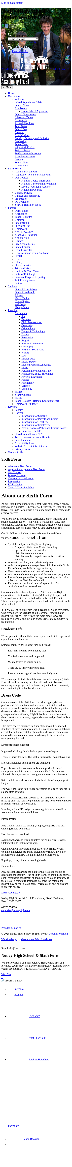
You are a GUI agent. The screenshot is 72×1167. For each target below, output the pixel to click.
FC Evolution (22, 201)
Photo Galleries (23, 265)
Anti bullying (22, 237)
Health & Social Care (32, 349)
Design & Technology (33, 331)
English (25, 340)
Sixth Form (14, 168)
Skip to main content (12, 2)
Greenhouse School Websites (36, 939)
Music (24, 367)
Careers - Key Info (31, 431)
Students (12, 286)
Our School (14, 96)
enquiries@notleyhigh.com (15, 910)
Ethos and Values (24, 117)
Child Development (31, 322)
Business (26, 319)
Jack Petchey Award (25, 280)
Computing (27, 325)
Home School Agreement (34, 111)
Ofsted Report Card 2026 (28, 102)
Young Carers (22, 307)
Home (11, 93)
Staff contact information (28, 153)
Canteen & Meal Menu (27, 271)
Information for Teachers (34, 422)
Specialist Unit (22, 225)
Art (23, 316)
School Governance (25, 114)
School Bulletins (23, 216)
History (25, 352)
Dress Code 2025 (10, 892)
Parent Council (22, 247)
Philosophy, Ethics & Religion (37, 373)
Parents (12, 207)
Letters (18, 283)
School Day (21, 129)
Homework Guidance (26, 403)
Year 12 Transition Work (28, 204)
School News (22, 105)
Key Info (13, 406)
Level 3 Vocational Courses (36, 186)
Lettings (19, 159)
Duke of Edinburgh (25, 274)
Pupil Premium (22, 440)
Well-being (20, 304)
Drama (25, 334)
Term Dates (21, 126)
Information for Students (34, 415)
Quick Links (21, 210)
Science (25, 385)
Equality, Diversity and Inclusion (32, 138)
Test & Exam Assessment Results (32, 437)
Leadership (20, 141)
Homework (21, 228)
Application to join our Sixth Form (33, 174)
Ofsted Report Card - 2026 (29, 434)
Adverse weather (24, 231)
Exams (18, 259)
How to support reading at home (32, 253)
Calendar (19, 132)
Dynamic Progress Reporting (30, 277)
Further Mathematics (32, 343)
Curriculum (21, 313)
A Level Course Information (36, 180)
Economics (27, 337)
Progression (21, 198)
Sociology (26, 388)
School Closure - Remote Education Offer (37, 400)
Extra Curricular (23, 250)
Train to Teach (22, 150)
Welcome (20, 99)
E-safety (19, 241)
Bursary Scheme (23, 192)
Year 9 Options (23, 394)
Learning (13, 310)
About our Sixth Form (26, 171)
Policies (19, 409)
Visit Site (6, 974)
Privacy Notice (22, 449)
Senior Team (21, 144)
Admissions (21, 108)
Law (23, 355)
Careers (19, 412)
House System (22, 301)
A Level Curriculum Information (38, 183)
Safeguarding (22, 222)
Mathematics (28, 358)
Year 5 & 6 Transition (26, 234)
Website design (9, 939)
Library (19, 262)
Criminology (28, 328)
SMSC (18, 397)
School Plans (21, 162)
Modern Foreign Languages (36, 364)
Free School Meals (24, 244)
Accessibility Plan (24, 123)
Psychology (27, 382)
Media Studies (29, 361)
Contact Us (21, 120)
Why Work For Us (24, 147)
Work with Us (15, 452)
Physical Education (31, 376)
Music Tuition (22, 298)
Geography (27, 346)
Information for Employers (35, 425)
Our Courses (21, 177)
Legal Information (58, 933)
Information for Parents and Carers (39, 418)
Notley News (22, 165)
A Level (19, 295)
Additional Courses (31, 189)
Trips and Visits (23, 268)
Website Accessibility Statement (31, 446)
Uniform (19, 219)
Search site (7, 948)
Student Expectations (26, 289)
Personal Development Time (36, 370)
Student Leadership (25, 292)
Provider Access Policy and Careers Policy (43, 428)
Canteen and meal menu (27, 195)
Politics (25, 379)
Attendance (21, 213)
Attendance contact (25, 156)
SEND (18, 256)
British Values (22, 135)
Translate (33, 42)
